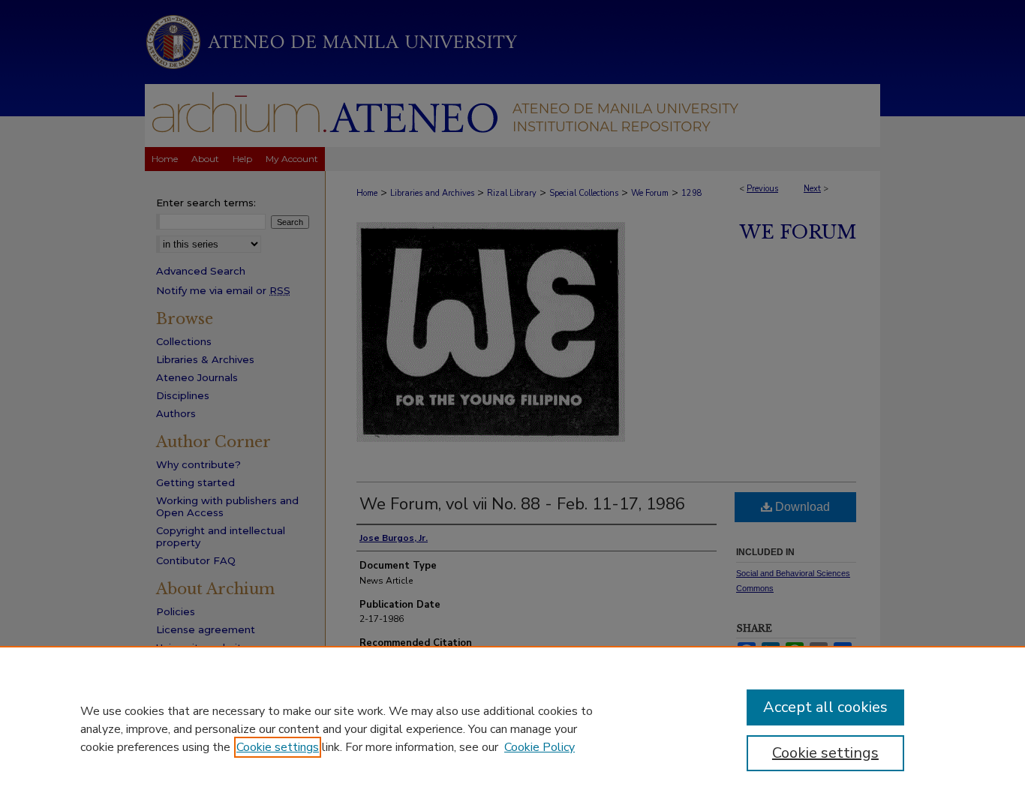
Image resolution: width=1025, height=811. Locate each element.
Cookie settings (277, 747)
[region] (512, 728)
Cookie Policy (539, 747)
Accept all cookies (825, 707)
